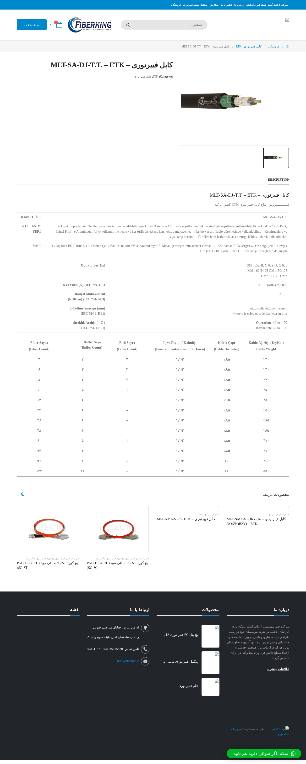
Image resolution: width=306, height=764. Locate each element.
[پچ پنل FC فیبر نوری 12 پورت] (210, 636)
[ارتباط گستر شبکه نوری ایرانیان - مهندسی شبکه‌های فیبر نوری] (279, 733)
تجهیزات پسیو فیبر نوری (137, 558)
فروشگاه (176, 4)
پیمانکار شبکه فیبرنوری (195, 4)
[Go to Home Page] (287, 46)
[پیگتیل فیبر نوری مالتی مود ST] (210, 662)
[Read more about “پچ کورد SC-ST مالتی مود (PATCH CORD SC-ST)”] (71, 513)
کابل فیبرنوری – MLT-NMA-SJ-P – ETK (186, 519)
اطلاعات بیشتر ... (278, 669)
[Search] (128, 25)
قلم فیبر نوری (188, 686)
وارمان (234, 728)
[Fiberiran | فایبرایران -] (259, 25)
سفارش (214, 4)
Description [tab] (278, 179)
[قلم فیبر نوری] (210, 687)
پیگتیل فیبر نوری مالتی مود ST (179, 661)
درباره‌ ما (239, 4)
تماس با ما (226, 4)
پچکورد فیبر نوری (115, 558)
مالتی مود (100, 558)
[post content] (118, 529)
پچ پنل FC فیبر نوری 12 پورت (179, 635)
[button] (23, 494)
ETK (155, 76)
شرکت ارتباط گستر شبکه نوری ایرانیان (267, 4)
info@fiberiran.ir (128, 661)
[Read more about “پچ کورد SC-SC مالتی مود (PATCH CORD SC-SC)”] (141, 513)
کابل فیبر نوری (142, 76)
